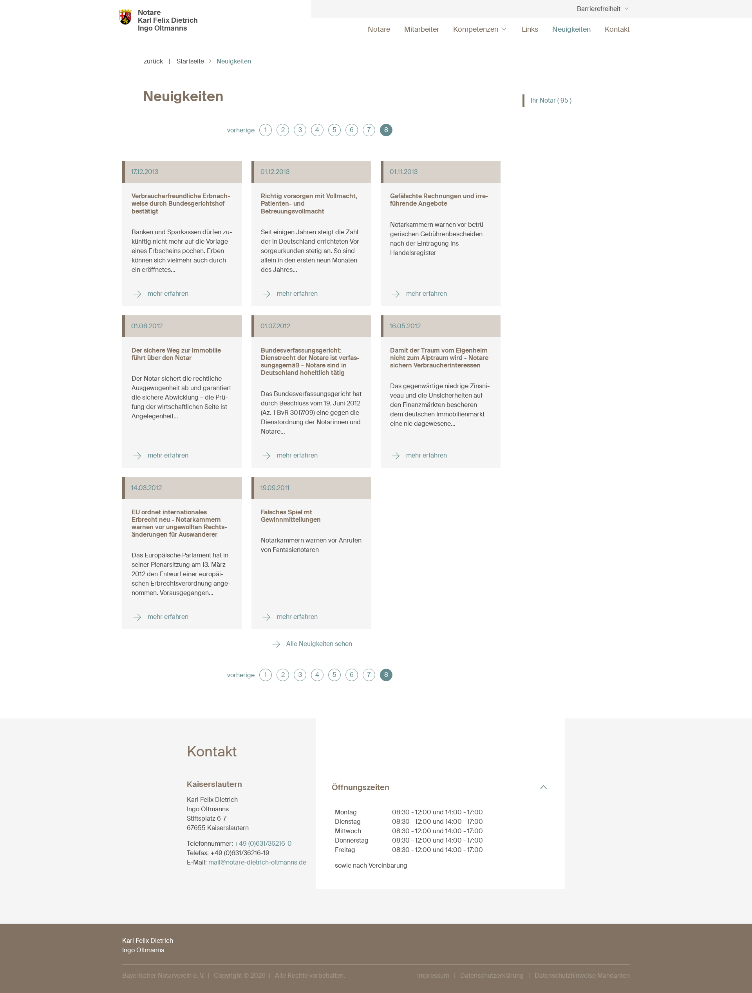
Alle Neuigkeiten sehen (318, 644)
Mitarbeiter (421, 29)
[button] (441, 787)
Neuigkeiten (571, 29)
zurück (157, 61)
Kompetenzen (475, 29)
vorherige (241, 130)
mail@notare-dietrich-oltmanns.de (257, 862)
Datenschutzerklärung (492, 975)
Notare (379, 29)
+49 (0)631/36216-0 (263, 843)
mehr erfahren (167, 293)
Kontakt (617, 29)
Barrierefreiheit (598, 9)
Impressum (433, 975)
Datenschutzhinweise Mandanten (582, 975)
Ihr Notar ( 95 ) (551, 100)
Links (530, 29)
